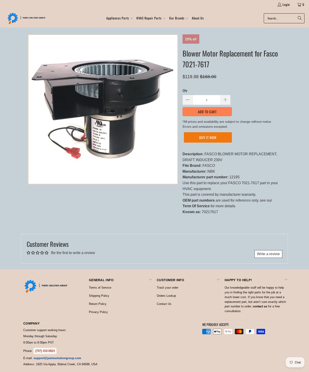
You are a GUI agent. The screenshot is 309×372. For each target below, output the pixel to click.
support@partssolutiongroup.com (57, 358)
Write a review (268, 254)
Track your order (167, 287)
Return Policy (98, 304)
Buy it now (207, 137)
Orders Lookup (166, 295)
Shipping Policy (99, 295)
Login (286, 4)
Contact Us (164, 304)
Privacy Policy (98, 312)
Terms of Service (100, 287)
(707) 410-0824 (45, 351)
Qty (185, 90)
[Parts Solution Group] (25, 18)
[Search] (298, 18)
